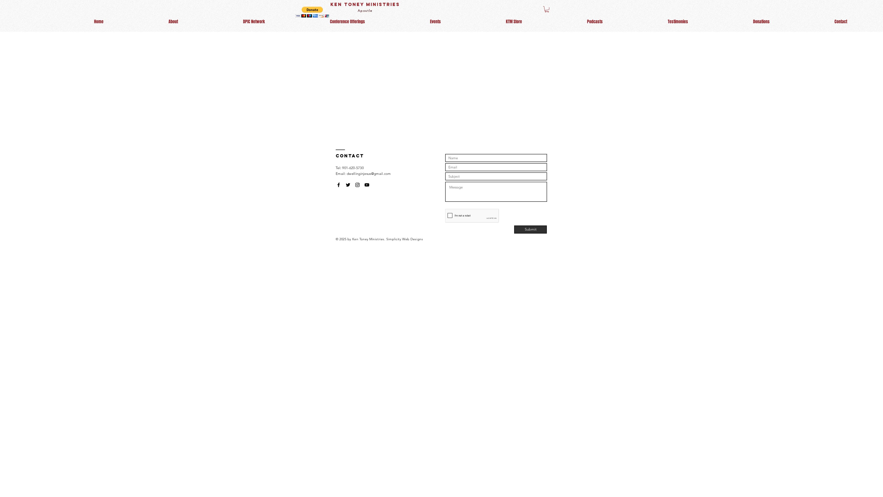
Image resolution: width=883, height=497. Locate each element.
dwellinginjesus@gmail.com (369, 173)
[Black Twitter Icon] (348, 185)
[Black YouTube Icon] (367, 185)
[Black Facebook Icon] (338, 185)
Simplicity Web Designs (404, 239)
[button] (546, 9)
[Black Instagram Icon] (357, 185)
